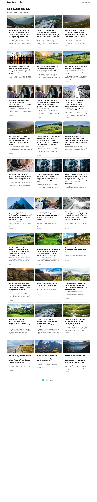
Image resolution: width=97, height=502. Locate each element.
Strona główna (86, 2)
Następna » (51, 380)
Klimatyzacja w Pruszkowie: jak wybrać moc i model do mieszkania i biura (76, 249)
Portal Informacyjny (15, 2)
